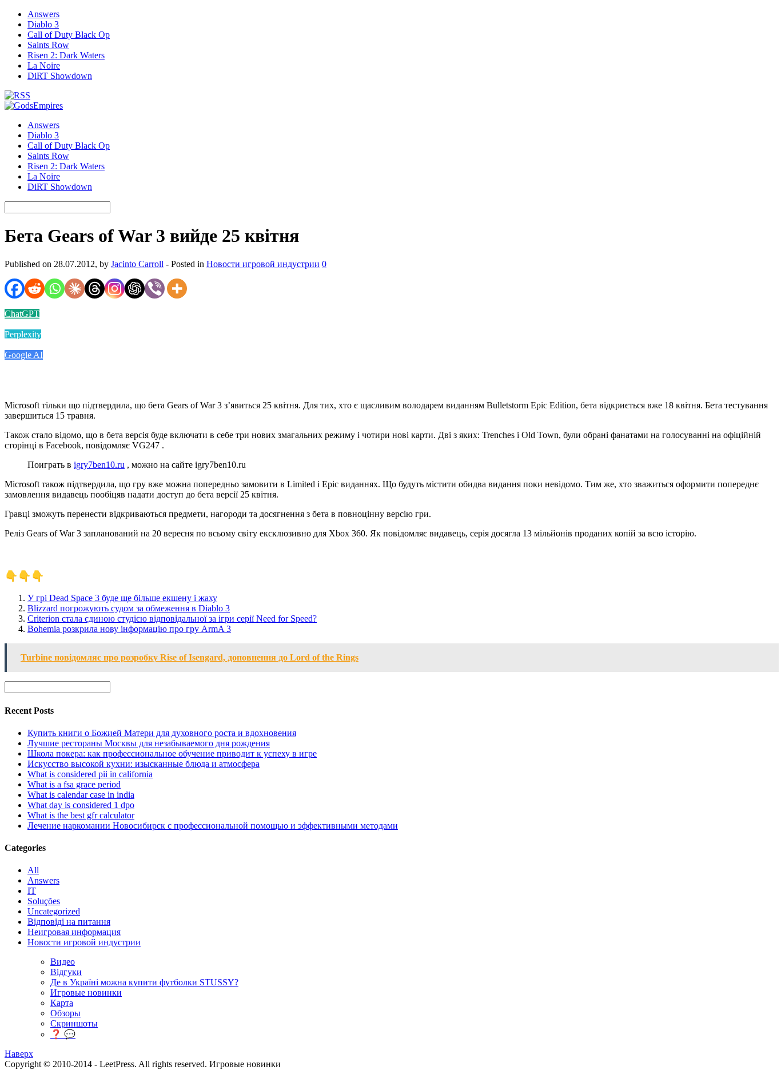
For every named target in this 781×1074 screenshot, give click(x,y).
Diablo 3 (43, 24)
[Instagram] (115, 289)
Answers (43, 14)
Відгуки (66, 972)
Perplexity (23, 334)
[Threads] (95, 289)
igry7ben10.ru (99, 465)
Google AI (24, 355)
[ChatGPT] (135, 289)
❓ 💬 (62, 1034)
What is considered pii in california (90, 774)
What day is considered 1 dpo (80, 805)
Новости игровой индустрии (263, 264)
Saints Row (48, 45)
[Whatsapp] (55, 289)
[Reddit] (35, 289)
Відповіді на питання (68, 921)
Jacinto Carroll (137, 264)
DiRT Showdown (59, 76)
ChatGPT (22, 314)
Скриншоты (74, 1023)
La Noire (43, 65)
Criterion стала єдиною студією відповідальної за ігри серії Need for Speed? (172, 618)
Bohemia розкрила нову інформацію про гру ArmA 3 (129, 629)
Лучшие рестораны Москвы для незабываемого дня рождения (148, 743)
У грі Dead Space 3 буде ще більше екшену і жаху (122, 598)
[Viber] (155, 289)
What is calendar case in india (80, 794)
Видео (62, 961)
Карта (61, 1003)
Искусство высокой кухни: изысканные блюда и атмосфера (143, 764)
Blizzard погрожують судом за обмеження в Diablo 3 (128, 608)
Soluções (43, 901)
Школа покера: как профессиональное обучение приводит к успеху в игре (172, 753)
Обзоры (65, 1013)
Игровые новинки (86, 992)
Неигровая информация (74, 932)
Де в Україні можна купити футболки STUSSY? (144, 982)
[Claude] (75, 289)
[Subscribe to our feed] (17, 95)
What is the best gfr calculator (80, 815)
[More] (177, 289)
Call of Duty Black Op (68, 34)
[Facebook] (15, 289)
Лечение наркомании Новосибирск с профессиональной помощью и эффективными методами (212, 825)
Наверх (19, 1054)
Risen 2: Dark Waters (66, 55)
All (33, 870)
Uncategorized (53, 911)
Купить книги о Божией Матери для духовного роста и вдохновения (161, 733)
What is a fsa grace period (74, 784)
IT (31, 891)
